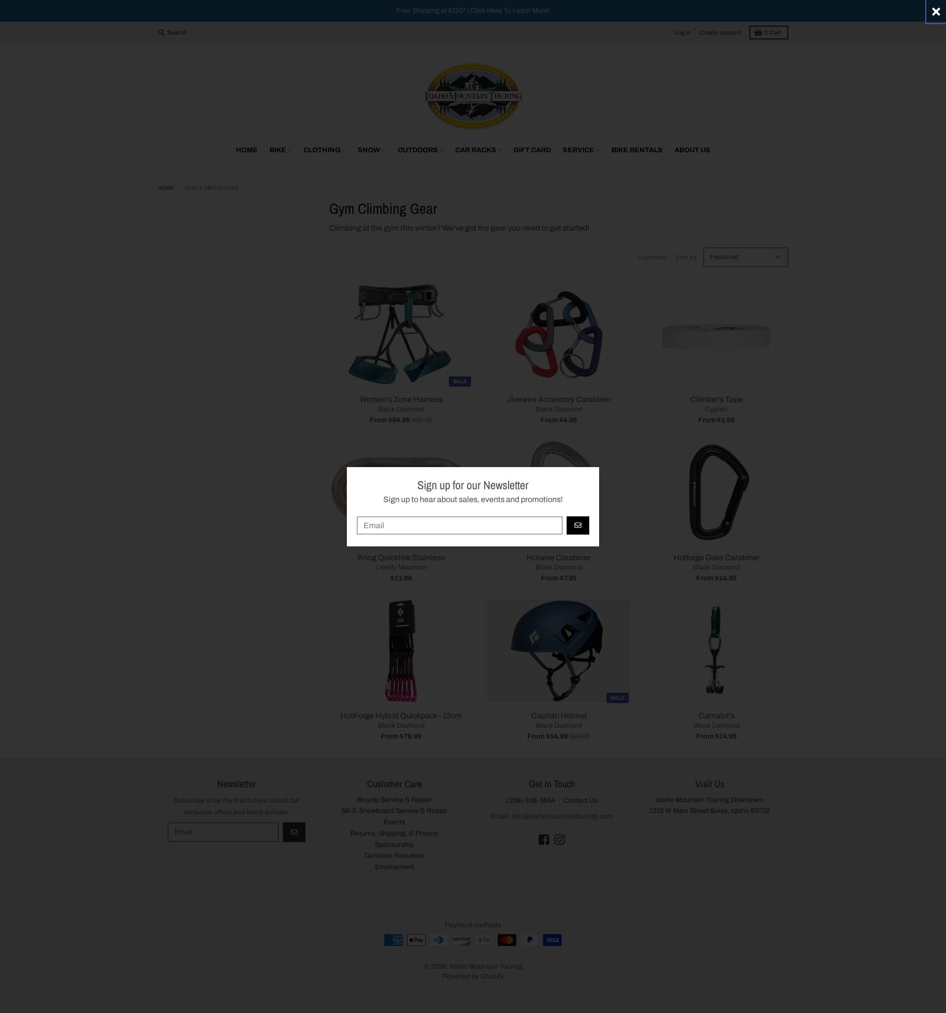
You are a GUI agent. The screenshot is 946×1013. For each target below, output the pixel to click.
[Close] (936, 11)
